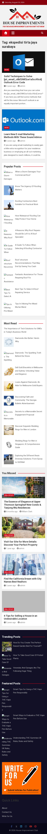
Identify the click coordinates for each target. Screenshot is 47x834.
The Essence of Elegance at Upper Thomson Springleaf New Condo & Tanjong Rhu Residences (22, 504)
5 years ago (11, 141)
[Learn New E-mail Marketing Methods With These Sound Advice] (23, 120)
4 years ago (11, 86)
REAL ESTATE (9, 495)
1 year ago (10, 548)
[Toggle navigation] (13, 33)
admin (22, 86)
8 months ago (12, 511)
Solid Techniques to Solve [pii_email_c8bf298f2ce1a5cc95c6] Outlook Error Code (23, 79)
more (7, 70)
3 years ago (11, 585)
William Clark (27, 511)
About (4, 808)
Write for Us (7, 816)
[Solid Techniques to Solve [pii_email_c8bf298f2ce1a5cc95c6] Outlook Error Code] (23, 62)
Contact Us (7, 812)
